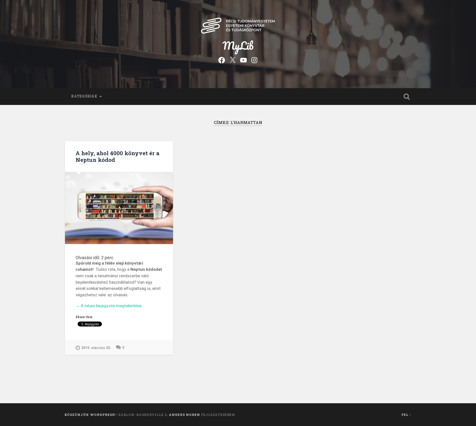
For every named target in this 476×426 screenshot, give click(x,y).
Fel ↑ (406, 415)
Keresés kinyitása (407, 96)
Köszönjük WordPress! (89, 415)
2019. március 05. (96, 348)
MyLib (238, 45)
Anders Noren (184, 415)
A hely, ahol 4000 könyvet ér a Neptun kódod (117, 156)
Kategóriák (84, 96)
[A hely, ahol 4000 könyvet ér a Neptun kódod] (119, 208)
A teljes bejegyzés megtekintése (109, 306)
